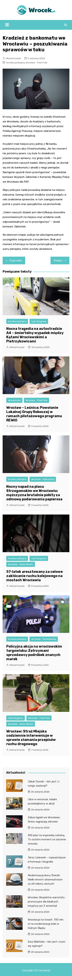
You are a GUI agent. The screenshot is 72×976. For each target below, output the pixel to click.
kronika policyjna (15, 62)
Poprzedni (16, 260)
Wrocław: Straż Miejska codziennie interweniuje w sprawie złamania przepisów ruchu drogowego (31, 737)
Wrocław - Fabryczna (42, 479)
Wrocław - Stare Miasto (20, 564)
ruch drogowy (38, 321)
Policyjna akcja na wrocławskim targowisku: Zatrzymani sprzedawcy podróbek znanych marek (34, 652)
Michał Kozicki (13, 58)
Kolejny (58, 260)
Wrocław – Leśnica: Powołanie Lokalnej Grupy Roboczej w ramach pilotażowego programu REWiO (34, 413)
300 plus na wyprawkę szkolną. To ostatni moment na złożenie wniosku (47, 839)
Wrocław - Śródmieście (43, 639)
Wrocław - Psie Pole (36, 62)
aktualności (14, 400)
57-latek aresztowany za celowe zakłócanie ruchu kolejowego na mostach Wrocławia (34, 575)
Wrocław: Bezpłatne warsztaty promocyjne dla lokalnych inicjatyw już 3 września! (46, 901)
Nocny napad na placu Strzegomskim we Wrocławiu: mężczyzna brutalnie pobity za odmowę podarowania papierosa (34, 492)
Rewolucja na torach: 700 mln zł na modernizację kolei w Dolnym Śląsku (45, 924)
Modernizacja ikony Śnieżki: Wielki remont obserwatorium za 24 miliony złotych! (45, 879)
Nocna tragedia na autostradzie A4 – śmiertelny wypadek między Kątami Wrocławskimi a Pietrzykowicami (34, 335)
